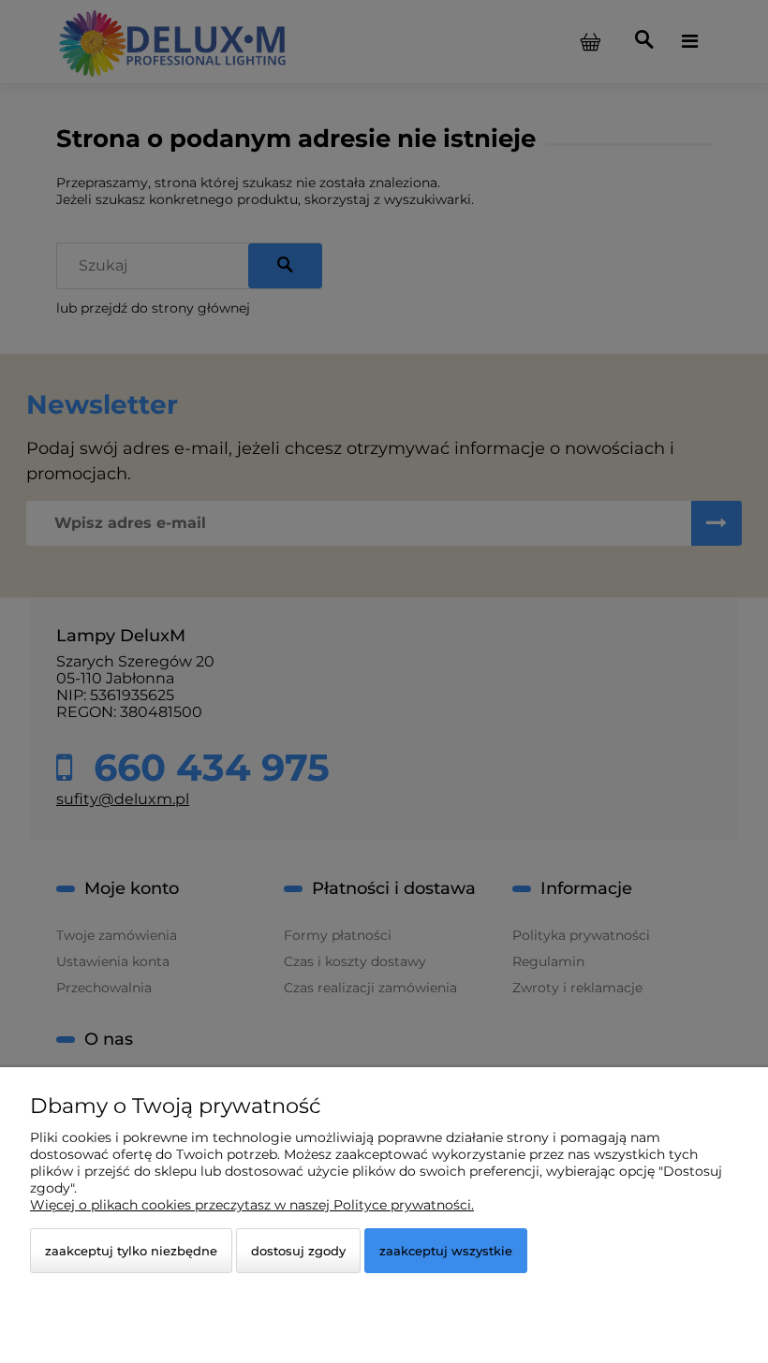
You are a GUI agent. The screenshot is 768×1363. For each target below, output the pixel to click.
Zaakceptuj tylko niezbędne (131, 1250)
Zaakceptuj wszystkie (445, 1250)
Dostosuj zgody (298, 1250)
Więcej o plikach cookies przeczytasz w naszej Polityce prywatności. (252, 1204)
